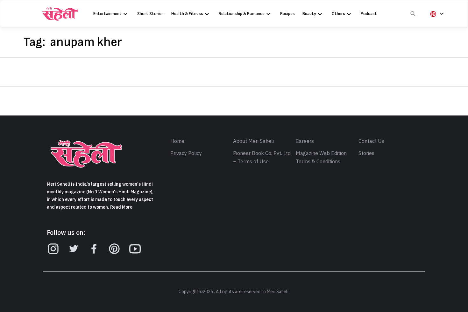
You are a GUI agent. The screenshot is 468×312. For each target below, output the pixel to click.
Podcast (369, 13)
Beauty (309, 13)
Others (338, 13)
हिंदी (436, 24)
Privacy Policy (186, 153)
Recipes (287, 13)
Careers (305, 141)
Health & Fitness (187, 13)
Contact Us (371, 141)
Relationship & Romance (242, 13)
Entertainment (107, 13)
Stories (366, 153)
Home (177, 141)
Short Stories (150, 13)
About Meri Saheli (253, 141)
